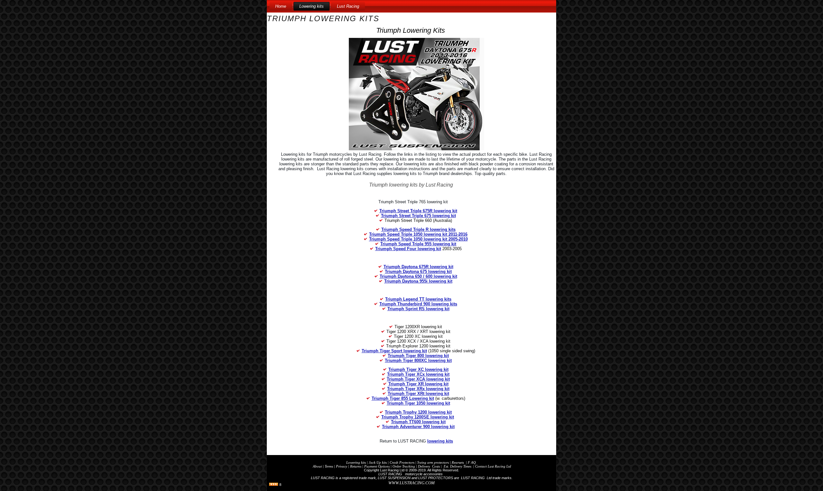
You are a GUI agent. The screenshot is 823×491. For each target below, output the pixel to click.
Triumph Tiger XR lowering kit (418, 383)
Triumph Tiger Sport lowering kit (394, 350)
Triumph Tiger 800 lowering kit (418, 355)
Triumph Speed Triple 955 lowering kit (418, 243)
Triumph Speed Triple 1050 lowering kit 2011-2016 (418, 234)
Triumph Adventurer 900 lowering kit (418, 426)
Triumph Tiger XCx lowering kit (418, 374)
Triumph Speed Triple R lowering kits (418, 229)
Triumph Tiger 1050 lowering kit (418, 403)
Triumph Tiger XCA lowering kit (418, 379)
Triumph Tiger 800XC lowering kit (418, 360)
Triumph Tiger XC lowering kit (418, 369)
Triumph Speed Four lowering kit (408, 248)
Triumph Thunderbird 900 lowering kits (418, 304)
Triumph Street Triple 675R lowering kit (418, 210)
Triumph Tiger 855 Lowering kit (403, 398)
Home (280, 6)
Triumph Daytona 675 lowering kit (418, 271)
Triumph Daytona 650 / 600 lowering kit (418, 276)
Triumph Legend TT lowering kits (418, 299)
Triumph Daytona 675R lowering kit (418, 266)
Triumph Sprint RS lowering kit (418, 308)
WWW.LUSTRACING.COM (411, 482)
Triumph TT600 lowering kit (418, 421)
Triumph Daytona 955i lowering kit (418, 281)
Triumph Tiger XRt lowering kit (418, 393)
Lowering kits (311, 6)
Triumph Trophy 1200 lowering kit (418, 412)
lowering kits (440, 441)
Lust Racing (348, 6)
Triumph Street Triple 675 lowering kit (418, 215)
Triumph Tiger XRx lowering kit (418, 388)
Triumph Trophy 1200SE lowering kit (417, 417)
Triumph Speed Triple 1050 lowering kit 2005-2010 (418, 239)
